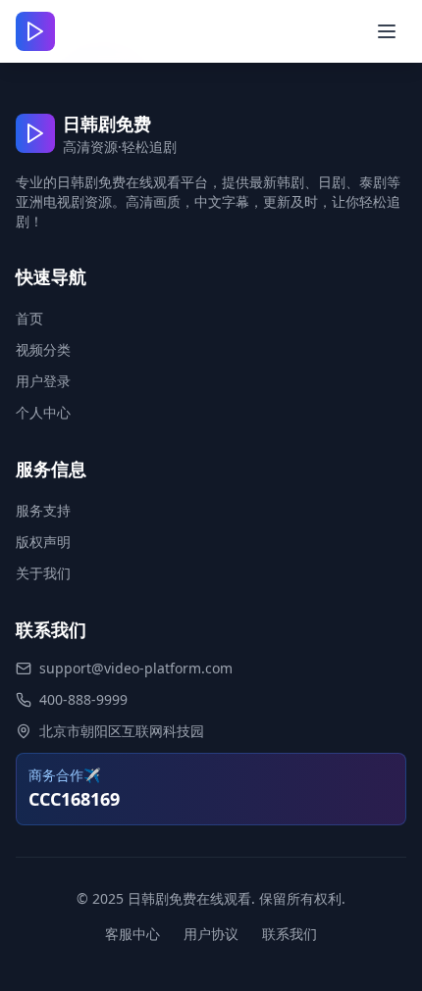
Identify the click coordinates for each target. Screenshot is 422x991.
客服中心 (132, 933)
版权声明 (43, 541)
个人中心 (43, 412)
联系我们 (289, 933)
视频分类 (43, 349)
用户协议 (211, 933)
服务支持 (43, 510)
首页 (29, 318)
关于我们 (43, 573)
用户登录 (43, 381)
